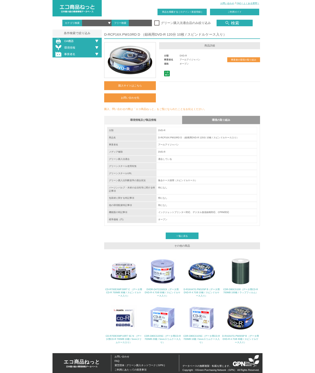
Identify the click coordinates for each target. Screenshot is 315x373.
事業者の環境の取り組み (243, 59)
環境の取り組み (221, 119)
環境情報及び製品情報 (143, 119)
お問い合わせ (227, 3)
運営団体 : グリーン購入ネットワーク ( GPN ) (140, 365)
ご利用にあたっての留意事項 (131, 369)
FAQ (117, 361)
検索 (235, 23)
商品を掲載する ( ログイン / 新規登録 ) (182, 12)
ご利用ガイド (235, 12)
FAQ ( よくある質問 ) (248, 3)
